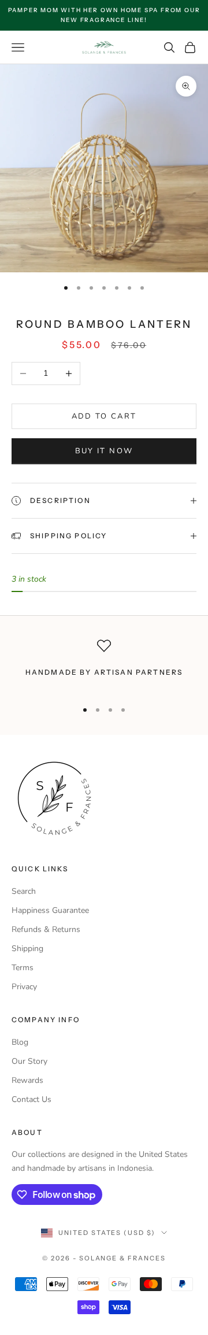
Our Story (29, 1061)
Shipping (27, 948)
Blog (20, 1042)
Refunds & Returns (46, 929)
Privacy (24, 986)
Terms (23, 967)
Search (24, 891)
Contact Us (31, 1099)
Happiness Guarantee (50, 910)
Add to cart (104, 416)
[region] (104, 664)
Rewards (27, 1080)
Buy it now (104, 451)
